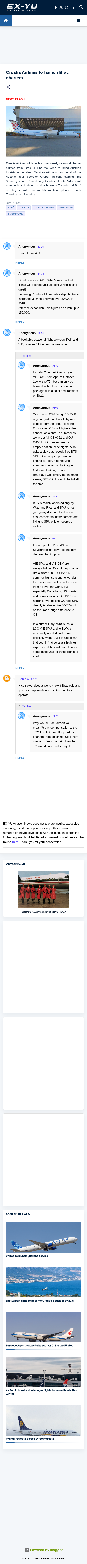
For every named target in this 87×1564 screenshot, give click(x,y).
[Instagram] (66, 7)
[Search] (81, 7)
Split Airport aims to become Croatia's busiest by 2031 (40, 1300)
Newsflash (66, 207)
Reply (19, 262)
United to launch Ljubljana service (27, 1256)
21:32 (55, 365)
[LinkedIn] (72, 7)
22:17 (55, 496)
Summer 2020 (15, 213)
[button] (8, 88)
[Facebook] (56, 7)
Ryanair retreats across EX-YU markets (30, 1438)
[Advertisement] (43, 45)
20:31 (41, 333)
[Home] (6, 20)
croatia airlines (44, 207)
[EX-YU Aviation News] (21, 7)
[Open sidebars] (78, 20)
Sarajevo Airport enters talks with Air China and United (39, 1345)
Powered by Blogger (46, 1550)
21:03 (55, 716)
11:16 (41, 246)
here (15, 842)
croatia (24, 207)
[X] (61, 7)
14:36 (41, 273)
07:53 (55, 538)
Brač (11, 207)
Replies (27, 355)
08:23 (34, 679)
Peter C (23, 679)
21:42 (55, 408)
